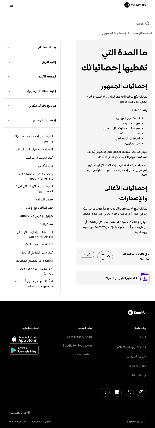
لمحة (143, 337)
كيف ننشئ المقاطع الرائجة (37, 252)
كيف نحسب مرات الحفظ (38, 244)
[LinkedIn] (117, 392)
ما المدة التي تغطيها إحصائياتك (34, 260)
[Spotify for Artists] (135, 5)
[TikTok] (105, 392)
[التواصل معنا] (81, 278)
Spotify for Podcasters (77, 345)
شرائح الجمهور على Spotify (36, 216)
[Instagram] (141, 392)
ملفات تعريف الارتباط (19, 421)
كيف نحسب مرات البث (39, 157)
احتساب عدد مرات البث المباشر (34, 149)
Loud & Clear (137, 366)
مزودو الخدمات (136, 356)
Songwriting (84, 354)
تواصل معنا (139, 375)
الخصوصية (37, 421)
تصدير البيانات (44, 199)
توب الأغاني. (45, 166)
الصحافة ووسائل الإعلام (131, 347)
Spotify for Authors (79, 337)
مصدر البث (46, 224)
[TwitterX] (129, 392)
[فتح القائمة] (11, 5)
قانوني (48, 421)
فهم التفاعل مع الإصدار (38, 207)
